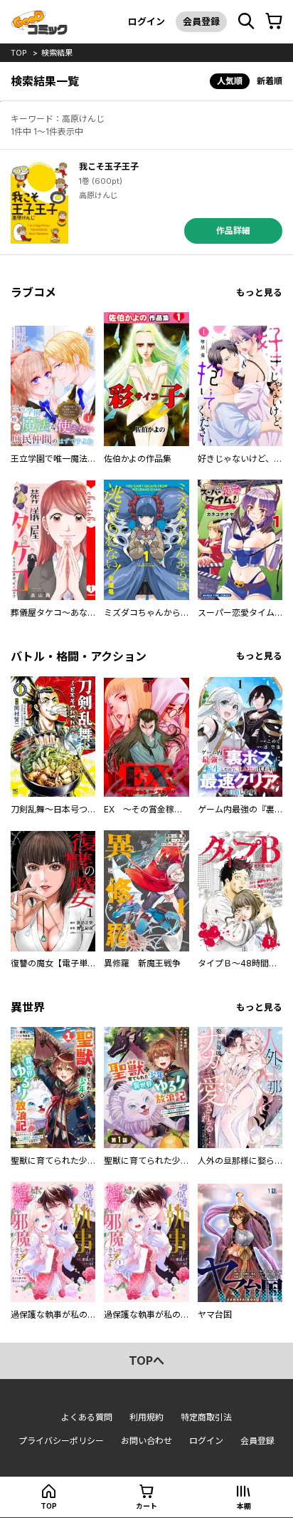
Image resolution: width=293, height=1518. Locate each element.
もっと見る (259, 292)
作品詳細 (233, 230)
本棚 (244, 1506)
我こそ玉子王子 (109, 166)
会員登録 (201, 21)
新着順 (269, 81)
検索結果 (57, 53)
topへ (146, 1360)
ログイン (146, 21)
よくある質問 (86, 1417)
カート (146, 1506)
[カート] (273, 21)
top (19, 53)
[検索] (246, 21)
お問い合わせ (146, 1440)
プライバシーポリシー (61, 1440)
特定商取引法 (206, 1417)
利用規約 (146, 1417)
